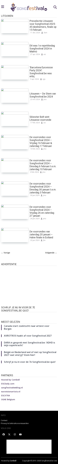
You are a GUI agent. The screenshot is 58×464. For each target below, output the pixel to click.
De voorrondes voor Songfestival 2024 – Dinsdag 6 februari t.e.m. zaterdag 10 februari (43, 165)
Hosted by (10, 379)
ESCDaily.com (7, 383)
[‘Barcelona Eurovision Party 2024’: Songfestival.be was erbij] (14, 67)
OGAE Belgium (8, 399)
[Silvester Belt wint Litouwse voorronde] (14, 113)
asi (45, 54)
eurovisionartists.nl (10, 391)
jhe (44, 240)
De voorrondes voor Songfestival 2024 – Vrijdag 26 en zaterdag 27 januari (42, 211)
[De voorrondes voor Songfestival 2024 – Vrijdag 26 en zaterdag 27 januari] (14, 206)
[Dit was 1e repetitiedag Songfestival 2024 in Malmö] (14, 43)
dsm (45, 32)
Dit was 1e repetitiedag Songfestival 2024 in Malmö (42, 48)
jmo (45, 99)
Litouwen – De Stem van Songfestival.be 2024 (43, 95)
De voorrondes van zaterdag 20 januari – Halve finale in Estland (41, 234)
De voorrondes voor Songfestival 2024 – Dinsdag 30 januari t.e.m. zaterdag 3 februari (43, 188)
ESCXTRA (5, 395)
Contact (4, 420)
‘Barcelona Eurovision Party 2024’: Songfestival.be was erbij (41, 72)
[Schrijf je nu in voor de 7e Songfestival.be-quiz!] (29, 314)
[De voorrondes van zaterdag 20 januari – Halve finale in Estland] (14, 229)
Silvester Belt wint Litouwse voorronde (40, 118)
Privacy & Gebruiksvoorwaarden (15, 423)
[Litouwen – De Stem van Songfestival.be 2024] (14, 90)
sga (44, 79)
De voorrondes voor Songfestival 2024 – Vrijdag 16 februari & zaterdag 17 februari (41, 141)
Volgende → (51, 252)
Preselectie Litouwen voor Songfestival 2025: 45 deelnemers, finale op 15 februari (43, 25)
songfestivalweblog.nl (12, 387)
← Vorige (5, 252)
